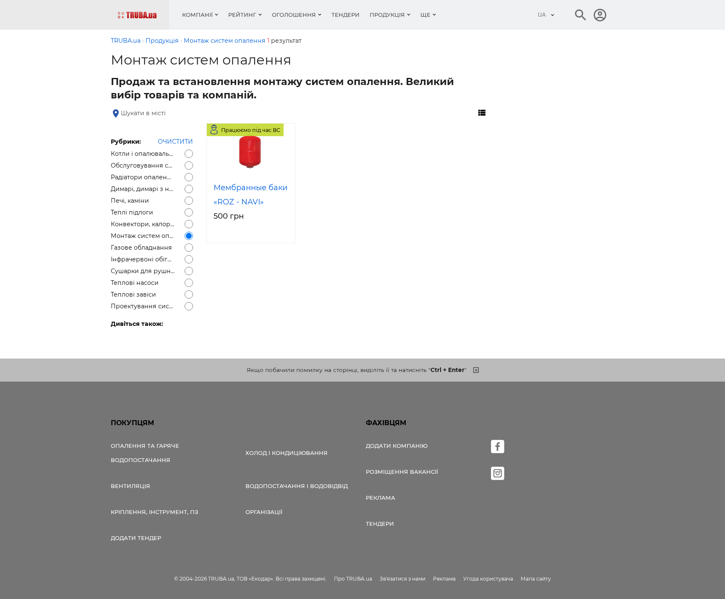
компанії (197, 14)
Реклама (380, 497)
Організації (263, 512)
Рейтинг (242, 14)
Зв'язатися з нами (402, 579)
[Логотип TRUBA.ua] (143, 15)
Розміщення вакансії (402, 471)
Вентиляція (130, 486)
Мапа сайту (536, 579)
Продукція (387, 14)
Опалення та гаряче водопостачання (145, 452)
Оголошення (294, 14)
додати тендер (136, 537)
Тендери (345, 14)
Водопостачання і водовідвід (296, 486)
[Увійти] (600, 15)
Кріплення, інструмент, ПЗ (154, 512)
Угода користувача (488, 579)
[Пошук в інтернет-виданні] (580, 15)
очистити (175, 141)
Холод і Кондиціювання (286, 452)
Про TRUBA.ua (353, 579)
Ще (425, 14)
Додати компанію (397, 445)
